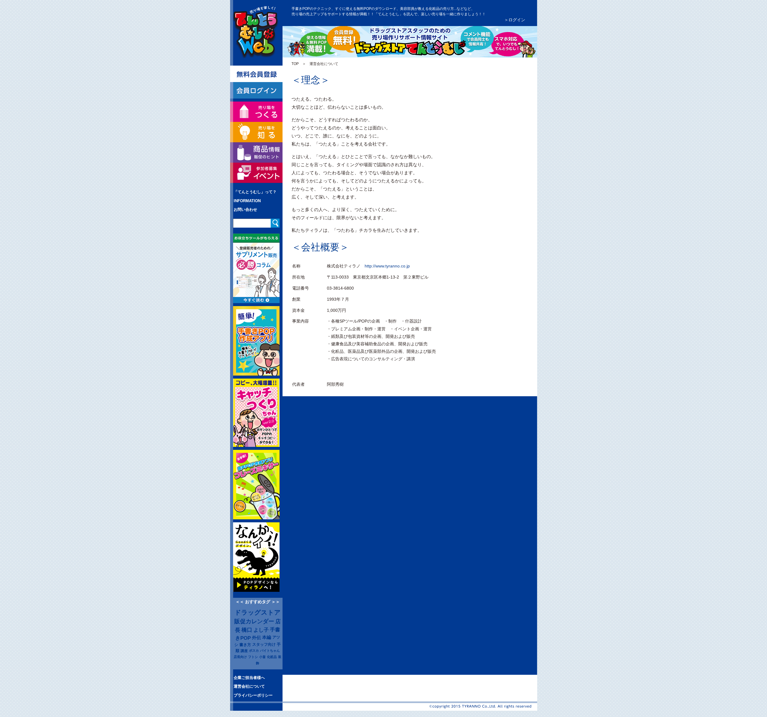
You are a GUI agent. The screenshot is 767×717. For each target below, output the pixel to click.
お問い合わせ (245, 209)
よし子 (261, 630)
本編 (266, 637)
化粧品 (272, 657)
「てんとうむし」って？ (255, 192)
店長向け (240, 657)
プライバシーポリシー (253, 695)
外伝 (256, 637)
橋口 (246, 630)
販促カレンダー (254, 621)
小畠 (262, 657)
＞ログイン (514, 19)
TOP (295, 64)
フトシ (253, 657)
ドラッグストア (258, 612)
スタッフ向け (264, 644)
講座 (244, 651)
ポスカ (254, 650)
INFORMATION (247, 201)
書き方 (245, 644)
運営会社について (249, 686)
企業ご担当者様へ (249, 677)
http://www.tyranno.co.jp (387, 266)
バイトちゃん (270, 650)
